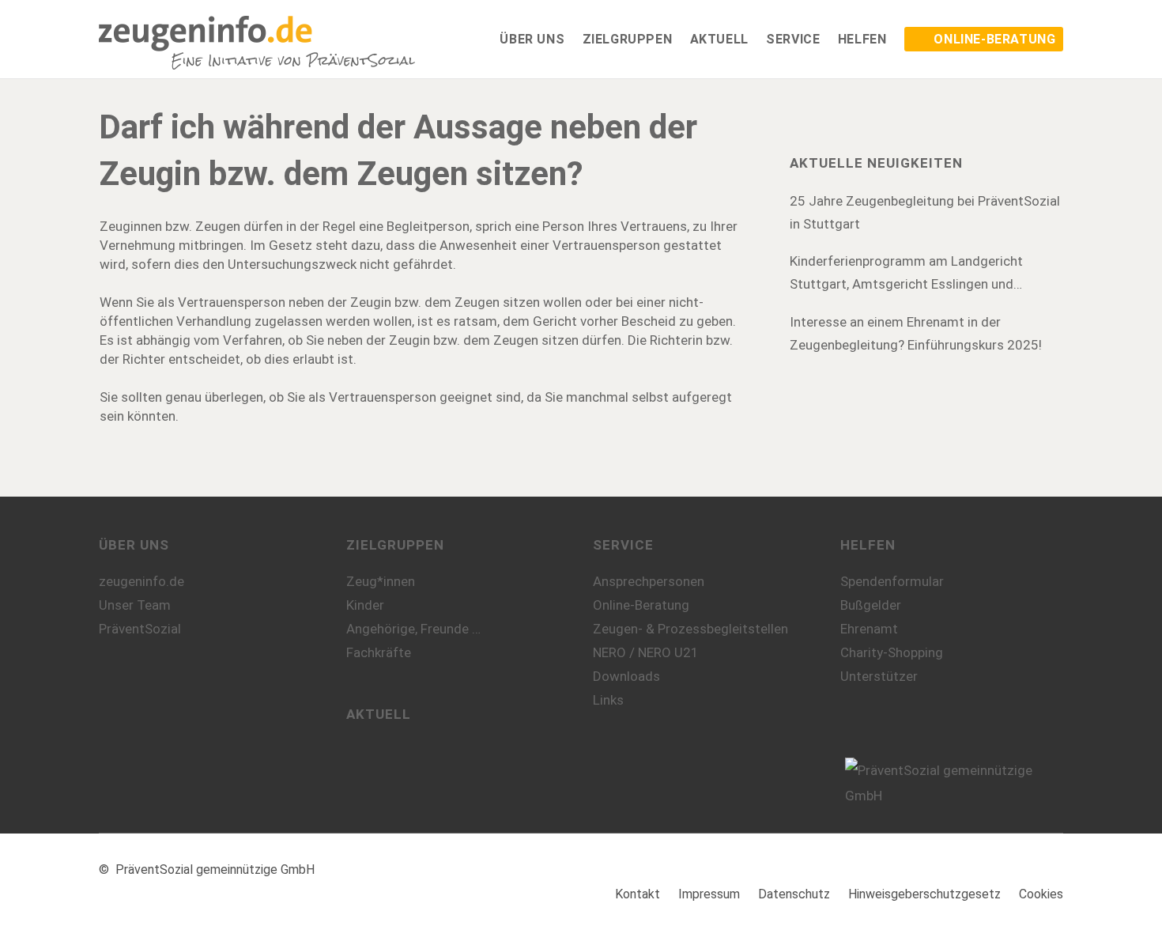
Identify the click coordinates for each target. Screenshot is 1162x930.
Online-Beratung (641, 605)
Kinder (365, 605)
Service (623, 545)
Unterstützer (879, 676)
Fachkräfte (378, 652)
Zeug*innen (380, 581)
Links (608, 700)
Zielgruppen (395, 545)
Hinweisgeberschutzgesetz (924, 894)
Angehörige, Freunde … (413, 629)
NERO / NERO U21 (646, 652)
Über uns (134, 545)
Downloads (626, 676)
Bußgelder (870, 605)
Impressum (709, 894)
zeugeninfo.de (141, 581)
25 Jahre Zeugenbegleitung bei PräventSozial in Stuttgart (925, 212)
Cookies (1041, 894)
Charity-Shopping (891, 652)
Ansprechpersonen (648, 581)
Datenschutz (794, 894)
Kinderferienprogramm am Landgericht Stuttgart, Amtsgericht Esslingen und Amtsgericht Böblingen (906, 274)
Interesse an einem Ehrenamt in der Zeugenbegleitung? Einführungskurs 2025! (916, 333)
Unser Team (135, 605)
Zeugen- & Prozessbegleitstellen (690, 629)
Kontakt (637, 894)
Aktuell (378, 714)
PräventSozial (140, 629)
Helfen (868, 545)
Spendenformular (892, 581)
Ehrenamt (869, 629)
